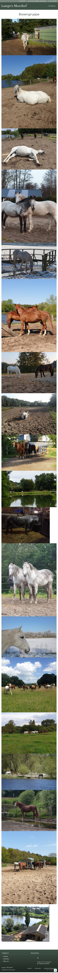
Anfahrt (23, 1)
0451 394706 (53, 1)
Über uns (6, 961)
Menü (53, 6)
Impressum (38, 968)
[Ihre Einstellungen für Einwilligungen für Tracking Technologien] (55, 970)
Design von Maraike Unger (51, 969)
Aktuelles (6, 958)
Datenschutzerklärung (50, 968)
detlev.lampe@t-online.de (37, 1)
